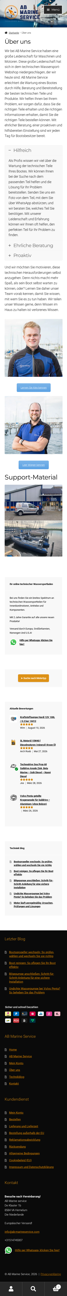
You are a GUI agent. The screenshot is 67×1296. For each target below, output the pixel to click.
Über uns (14, 1070)
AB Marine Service (20, 1056)
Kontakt (14, 1083)
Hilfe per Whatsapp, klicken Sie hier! (36, 642)
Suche (33, 1289)
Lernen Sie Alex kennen (34, 387)
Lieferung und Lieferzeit (23, 1126)
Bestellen (15, 1119)
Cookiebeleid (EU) (20, 1160)
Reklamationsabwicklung (24, 1139)
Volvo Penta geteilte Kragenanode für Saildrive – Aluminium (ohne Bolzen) (35, 800)
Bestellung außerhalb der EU (26, 1133)
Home (13, 1049)
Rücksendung (17, 1146)
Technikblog (16, 1077)
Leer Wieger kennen (34, 464)
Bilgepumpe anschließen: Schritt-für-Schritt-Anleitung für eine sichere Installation (33, 884)
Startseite (14, 32)
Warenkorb (52, 1285)
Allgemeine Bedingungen (24, 1153)
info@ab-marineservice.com (22, 1231)
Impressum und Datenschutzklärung (31, 1167)
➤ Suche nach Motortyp (33, 678)
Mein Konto (16, 1063)
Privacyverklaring (51, 1274)
